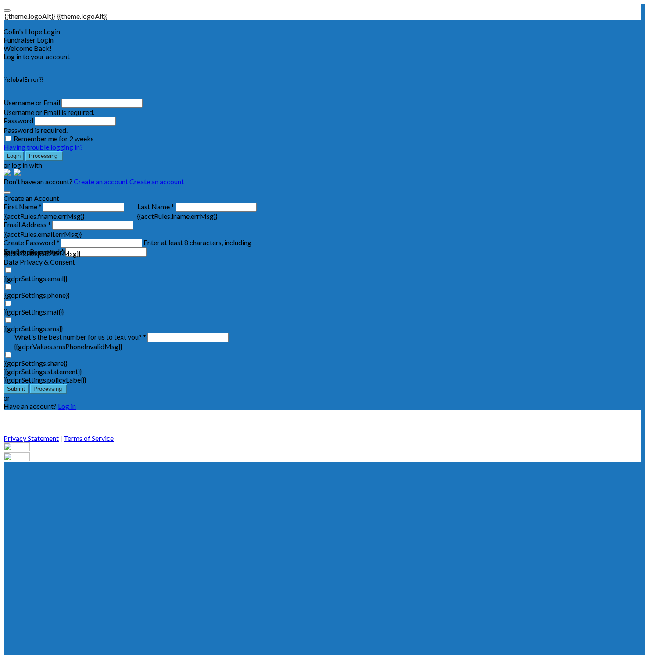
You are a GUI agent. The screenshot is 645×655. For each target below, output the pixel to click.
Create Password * (32, 242)
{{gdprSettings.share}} (35, 363)
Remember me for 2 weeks (54, 138)
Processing (44, 156)
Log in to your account (37, 56)
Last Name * (155, 206)
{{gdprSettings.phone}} (36, 295)
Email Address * (27, 224)
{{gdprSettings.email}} (35, 278)
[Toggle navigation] (7, 10)
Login (14, 156)
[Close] (7, 192)
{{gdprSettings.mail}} (34, 312)
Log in (67, 406)
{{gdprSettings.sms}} (33, 328)
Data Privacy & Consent (39, 262)
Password (18, 120)
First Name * (23, 206)
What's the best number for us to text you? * (80, 337)
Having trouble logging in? (43, 147)
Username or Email (32, 102)
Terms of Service (89, 438)
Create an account (101, 181)
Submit (16, 389)
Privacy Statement (31, 438)
